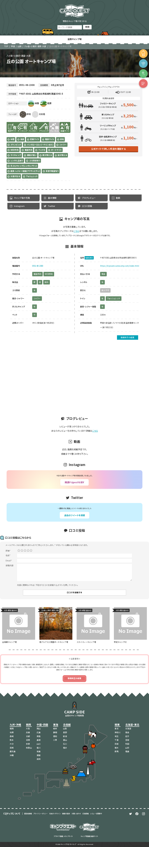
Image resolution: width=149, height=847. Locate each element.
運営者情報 (28, 813)
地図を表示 (89, 258)
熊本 (12, 740)
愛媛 (39, 755)
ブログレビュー (89, 197)
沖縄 (12, 755)
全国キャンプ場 (74, 39)
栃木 (117, 747)
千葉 (117, 740)
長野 (65, 732)
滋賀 (28, 740)
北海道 (128, 728)
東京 (117, 728)
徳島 (39, 751)
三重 (55, 740)
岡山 (39, 728)
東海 (55, 724)
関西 (28, 724)
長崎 (12, 736)
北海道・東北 (132, 724)
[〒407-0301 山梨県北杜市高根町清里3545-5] (143, 73)
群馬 (117, 751)
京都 (28, 736)
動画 (118, 197)
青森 (127, 732)
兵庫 (28, 732)
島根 (39, 740)
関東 (117, 724)
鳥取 (39, 736)
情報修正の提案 (127, 337)
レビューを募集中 (96, 813)
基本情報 (52, 197)
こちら (76, 230)
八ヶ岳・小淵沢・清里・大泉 (35, 46)
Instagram (19, 205)
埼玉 (117, 736)
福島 (127, 751)
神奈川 (117, 732)
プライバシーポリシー (40, 813)
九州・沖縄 (15, 724)
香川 (39, 747)
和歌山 (29, 747)
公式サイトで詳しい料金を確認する (108, 148)
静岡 (55, 732)
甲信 (13, 46)
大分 (12, 743)
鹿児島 (13, 751)
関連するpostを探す (74, 482)
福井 (65, 747)
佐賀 (12, 732)
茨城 (117, 743)
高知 (39, 759)
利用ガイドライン (55, 813)
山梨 (20, 46)
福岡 (12, 728)
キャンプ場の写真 (22, 197)
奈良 (28, 743)
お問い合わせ (76, 813)
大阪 (28, 728)
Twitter (51, 205)
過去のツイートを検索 (74, 515)
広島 (39, 732)
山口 (39, 743)
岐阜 (55, 728)
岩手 (127, 736)
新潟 (65, 736)
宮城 (127, 740)
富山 (65, 740)
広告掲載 (85, 813)
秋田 (127, 743)
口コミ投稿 (87, 205)
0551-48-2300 (37, 265)
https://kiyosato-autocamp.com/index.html (119, 265)
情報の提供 (66, 813)
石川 (65, 743)
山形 (127, 747)
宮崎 (12, 747)
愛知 (55, 736)
